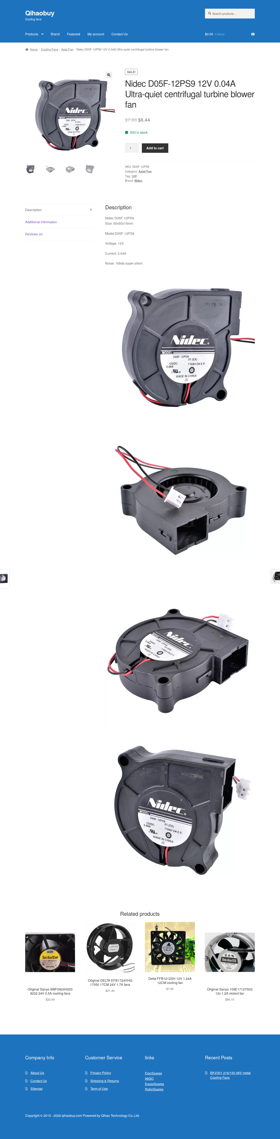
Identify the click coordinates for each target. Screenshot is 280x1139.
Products (31, 34)
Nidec (138, 180)
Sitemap (37, 1088)
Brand (55, 34)
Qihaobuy (39, 12)
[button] (109, 75)
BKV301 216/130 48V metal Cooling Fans (230, 1075)
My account (96, 34)
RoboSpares (154, 1089)
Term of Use (99, 1088)
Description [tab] (33, 209)
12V (134, 176)
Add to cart (155, 148)
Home (34, 49)
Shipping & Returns (104, 1080)
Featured (73, 34)
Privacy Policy (100, 1072)
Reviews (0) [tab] (34, 234)
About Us (37, 1072)
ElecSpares (153, 1073)
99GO (149, 1078)
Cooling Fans (49, 49)
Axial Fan (67, 49)
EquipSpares (154, 1083)
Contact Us (120, 34)
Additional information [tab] (41, 222)
